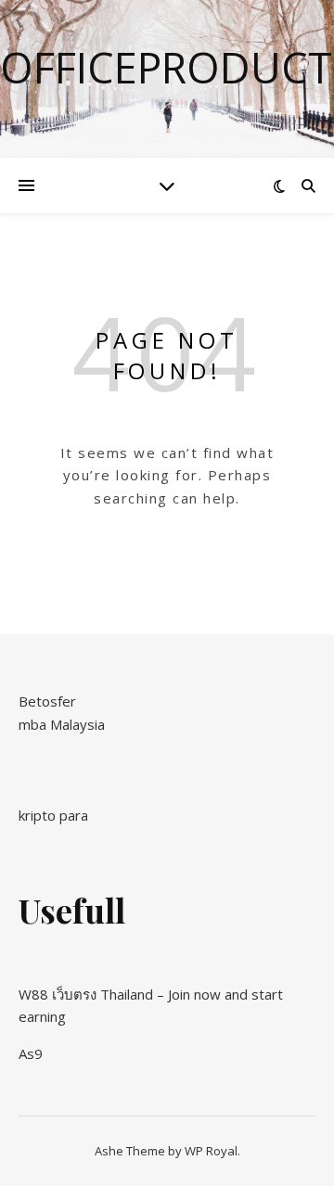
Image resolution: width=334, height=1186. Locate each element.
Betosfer (47, 701)
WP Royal (211, 1150)
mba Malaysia (62, 724)
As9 (31, 1053)
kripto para (53, 815)
